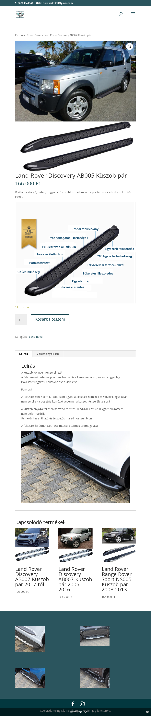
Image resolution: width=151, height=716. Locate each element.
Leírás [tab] (23, 354)
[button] (129, 46)
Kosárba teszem (50, 319)
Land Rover (35, 35)
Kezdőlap (20, 35)
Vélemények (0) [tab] (48, 354)
